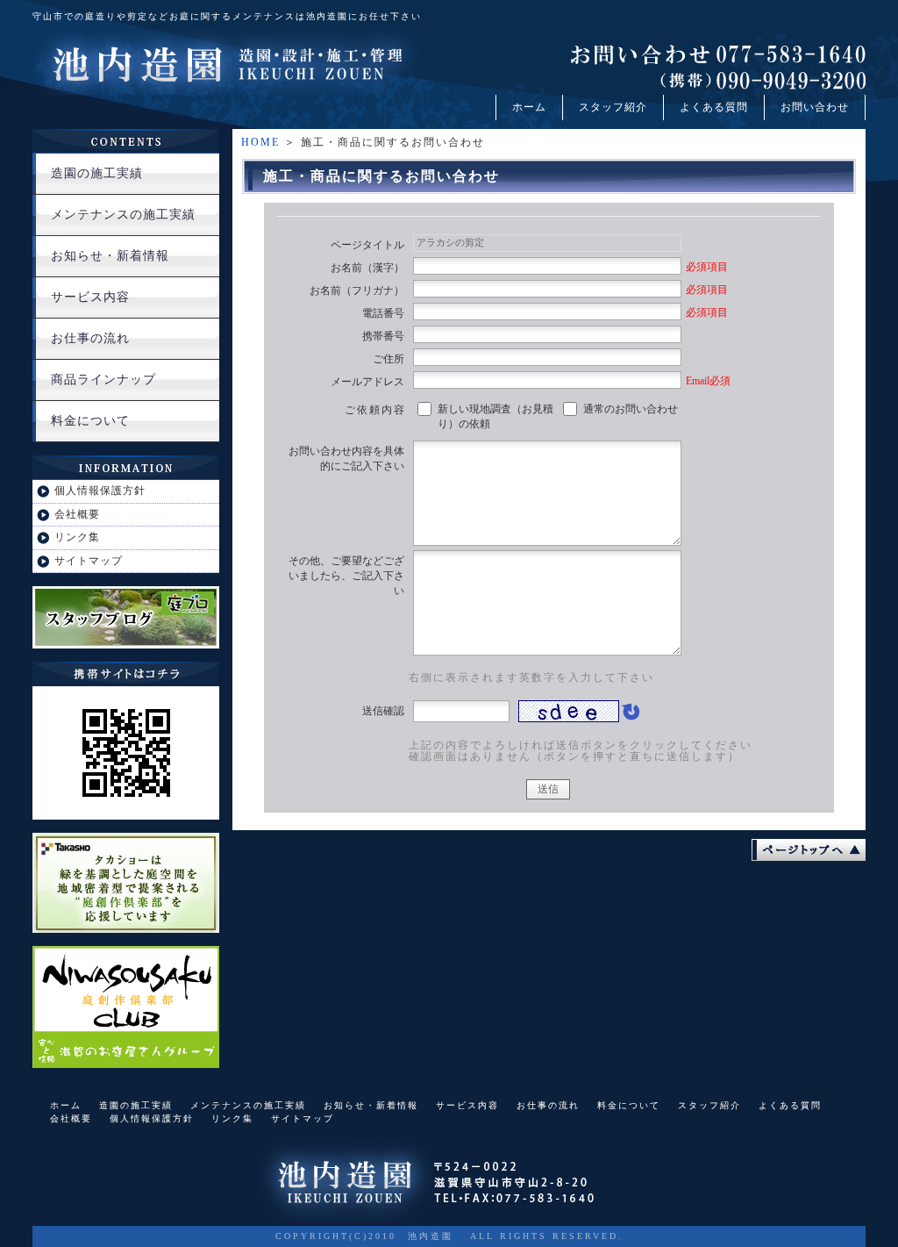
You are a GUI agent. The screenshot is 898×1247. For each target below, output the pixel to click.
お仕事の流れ (90, 338)
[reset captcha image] (629, 716)
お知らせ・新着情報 (110, 255)
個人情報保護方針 (100, 490)
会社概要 (77, 514)
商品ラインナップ (103, 379)
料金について (90, 420)
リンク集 (77, 537)
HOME (260, 142)
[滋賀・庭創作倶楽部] (125, 1060)
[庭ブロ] (125, 641)
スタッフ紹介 (613, 107)
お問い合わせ (814, 107)
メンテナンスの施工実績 (123, 214)
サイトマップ (88, 561)
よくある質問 (714, 107)
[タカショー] (125, 925)
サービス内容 (90, 297)
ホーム (529, 107)
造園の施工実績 (97, 173)
